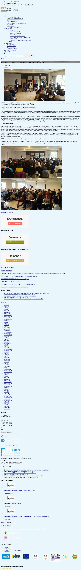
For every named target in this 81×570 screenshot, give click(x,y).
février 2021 (7, 366)
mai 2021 (6, 363)
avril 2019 (6, 390)
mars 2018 (6, 406)
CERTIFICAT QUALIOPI (14, 27)
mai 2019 (6, 389)
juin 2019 (6, 387)
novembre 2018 (8, 397)
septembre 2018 (8, 400)
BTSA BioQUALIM (15, 33)
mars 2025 (6, 326)
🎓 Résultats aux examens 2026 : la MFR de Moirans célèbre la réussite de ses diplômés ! (26, 293)
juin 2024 (6, 337)
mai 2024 (6, 339)
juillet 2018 (6, 402)
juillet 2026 (6, 305)
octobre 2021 (7, 360)
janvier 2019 (7, 394)
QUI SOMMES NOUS (13, 17)
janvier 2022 (7, 359)
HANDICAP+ (10, 26)
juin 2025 (6, 322)
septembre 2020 (8, 372)
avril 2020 (6, 376)
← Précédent (4, 212)
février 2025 (7, 327)
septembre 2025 (8, 319)
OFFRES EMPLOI (12, 48)
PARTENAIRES (11, 46)
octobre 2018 (7, 399)
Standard (6, 67)
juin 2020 (6, 373)
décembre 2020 (7, 369)
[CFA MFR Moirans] (11, 10)
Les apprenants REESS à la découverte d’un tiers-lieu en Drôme (20, 296)
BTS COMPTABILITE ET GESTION (20, 37)
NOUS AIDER (11, 47)
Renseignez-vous (8, 4)
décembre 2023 (7, 343)
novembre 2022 (8, 349)
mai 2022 (6, 353)
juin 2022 (6, 352)
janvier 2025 (7, 329)
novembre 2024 (8, 332)
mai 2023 (6, 345)
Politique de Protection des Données (13, 550)
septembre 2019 (8, 386)
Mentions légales (8, 548)
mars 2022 (6, 356)
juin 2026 (6, 306)
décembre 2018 (7, 396)
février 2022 (7, 357)
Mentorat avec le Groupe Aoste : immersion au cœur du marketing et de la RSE (23, 299)
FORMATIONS (8, 29)
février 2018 (7, 407)
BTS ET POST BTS (12, 30)
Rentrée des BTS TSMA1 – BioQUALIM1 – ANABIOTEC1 (20, 490)
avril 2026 (6, 309)
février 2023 (7, 347)
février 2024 (7, 342)
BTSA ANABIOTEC (6, 271)
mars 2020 (6, 377)
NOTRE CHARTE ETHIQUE (15, 19)
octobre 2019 (7, 384)
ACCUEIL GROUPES (10, 50)
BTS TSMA (13, 34)
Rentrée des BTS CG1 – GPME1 (12, 503)
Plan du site (7, 551)
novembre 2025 (8, 316)
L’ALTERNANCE (12, 21)
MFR (5, 16)
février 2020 (7, 379)
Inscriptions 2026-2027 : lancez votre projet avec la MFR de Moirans (21, 477)
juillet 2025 (6, 320)
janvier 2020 (7, 380)
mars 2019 (6, 392)
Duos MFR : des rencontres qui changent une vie (16, 297)
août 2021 (6, 362)
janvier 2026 (7, 313)
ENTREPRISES (8, 43)
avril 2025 (6, 325)
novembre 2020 (8, 370)
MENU (2, 59)
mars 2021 (6, 365)
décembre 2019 (7, 382)
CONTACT (7, 51)
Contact (6, 547)
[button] (4, 53)
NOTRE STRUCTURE (13, 20)
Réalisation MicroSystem (6, 568)
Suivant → (10, 212)
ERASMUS (10, 24)
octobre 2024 (7, 333)
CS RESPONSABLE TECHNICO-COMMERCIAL (14, 287)
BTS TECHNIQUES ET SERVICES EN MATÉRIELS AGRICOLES (19, 276)
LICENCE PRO (14, 39)
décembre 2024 (7, 330)
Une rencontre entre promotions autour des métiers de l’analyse (19, 294)
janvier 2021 (7, 367)
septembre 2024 (8, 335)
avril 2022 (6, 355)
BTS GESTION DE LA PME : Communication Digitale (15, 279)
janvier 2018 (7, 409)
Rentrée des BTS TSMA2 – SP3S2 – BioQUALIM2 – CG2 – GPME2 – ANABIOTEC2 (27, 516)
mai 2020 (6, 374)
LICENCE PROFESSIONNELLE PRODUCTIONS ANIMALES (18, 284)
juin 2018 (6, 403)
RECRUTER (10, 44)
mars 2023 (6, 346)
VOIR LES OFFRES (6, 525)
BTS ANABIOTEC (15, 31)
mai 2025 (6, 323)
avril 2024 (6, 340)
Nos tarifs (9, 41)
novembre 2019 (8, 383)
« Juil (2, 429)
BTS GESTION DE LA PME (17, 36)
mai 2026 (6, 308)
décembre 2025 (7, 315)
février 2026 (7, 312)
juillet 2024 (6, 336)
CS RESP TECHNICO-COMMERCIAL (20, 40)
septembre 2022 (8, 350)
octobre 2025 (7, 317)
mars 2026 (6, 310)
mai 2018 (6, 404)
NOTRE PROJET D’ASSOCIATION (16, 23)
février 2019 (7, 393)
